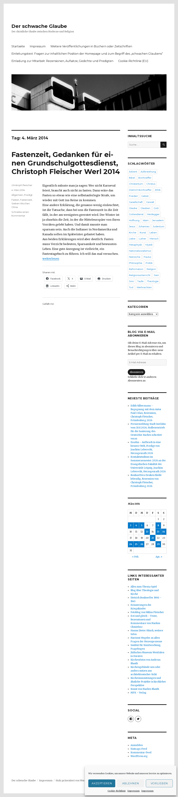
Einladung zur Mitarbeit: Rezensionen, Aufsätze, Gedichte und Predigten (62, 61)
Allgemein (17, 195)
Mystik (149, 244)
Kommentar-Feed (141, 752)
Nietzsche (134, 256)
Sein (156, 275)
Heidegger (153, 214)
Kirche (132, 232)
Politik (149, 263)
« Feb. (135, 556)
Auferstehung (148, 171)
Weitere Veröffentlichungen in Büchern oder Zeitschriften (91, 46)
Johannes (144, 226)
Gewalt (150, 202)
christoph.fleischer (21, 185)
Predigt (28, 195)
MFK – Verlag (138, 692)
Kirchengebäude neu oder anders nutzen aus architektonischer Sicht (145, 671)
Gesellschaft (136, 202)
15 (158, 531)
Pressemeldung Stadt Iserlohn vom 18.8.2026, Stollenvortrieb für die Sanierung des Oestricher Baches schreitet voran (148, 431)
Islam (146, 220)
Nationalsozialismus (140, 250)
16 (163, 531)
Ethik (158, 189)
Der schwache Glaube (39, 26)
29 (158, 544)
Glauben (145, 208)
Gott (156, 208)
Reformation (136, 269)
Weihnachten (144, 287)
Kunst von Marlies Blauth (145, 689)
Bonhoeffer (144, 177)
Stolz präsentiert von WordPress (74, 780)
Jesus (132, 226)
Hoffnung (134, 220)
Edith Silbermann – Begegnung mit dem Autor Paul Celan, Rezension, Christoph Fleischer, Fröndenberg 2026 (146, 413)
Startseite (18, 46)
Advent (133, 171)
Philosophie (135, 263)
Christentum (136, 183)
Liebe (132, 238)
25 (136, 544)
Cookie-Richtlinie (117, 791)
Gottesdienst (136, 214)
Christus (150, 183)
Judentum (158, 226)
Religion (151, 269)
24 (130, 544)
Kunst (143, 232)
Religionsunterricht (139, 275)
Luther (142, 238)
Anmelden (137, 745)
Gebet (145, 196)
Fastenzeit (26, 199)
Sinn (131, 281)
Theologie (153, 281)
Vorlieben (159, 783)
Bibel (132, 177)
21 (152, 537)
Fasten (15, 199)
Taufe (140, 281)
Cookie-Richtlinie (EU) (133, 61)
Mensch (154, 238)
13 (147, 531)
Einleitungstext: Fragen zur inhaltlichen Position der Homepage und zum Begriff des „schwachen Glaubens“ (87, 53)
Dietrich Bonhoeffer (140, 189)
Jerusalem (158, 220)
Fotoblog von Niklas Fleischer (147, 612)
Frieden (133, 196)
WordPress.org (139, 756)
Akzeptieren (102, 783)
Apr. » (159, 556)
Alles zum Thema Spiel (144, 586)
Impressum (133, 791)
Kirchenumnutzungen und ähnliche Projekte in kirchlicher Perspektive (148, 682)
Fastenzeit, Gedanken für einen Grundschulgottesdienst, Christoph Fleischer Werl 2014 (65, 163)
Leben (153, 232)
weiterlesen (50, 258)
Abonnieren (136, 372)
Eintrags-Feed (139, 748)
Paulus (147, 256)
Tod (131, 287)
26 (141, 544)
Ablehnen (130, 783)
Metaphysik (135, 244)
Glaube (133, 208)
